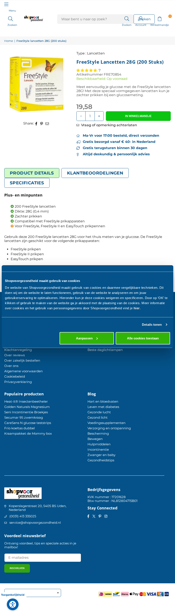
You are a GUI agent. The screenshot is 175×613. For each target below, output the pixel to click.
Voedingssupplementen (106, 423)
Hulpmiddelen (99, 444)
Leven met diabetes (103, 407)
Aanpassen (84, 338)
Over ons (11, 366)
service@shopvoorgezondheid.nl (35, 523)
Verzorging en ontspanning (109, 428)
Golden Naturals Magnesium (27, 407)
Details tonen (152, 324)
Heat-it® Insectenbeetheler (26, 401)
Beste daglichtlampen (105, 350)
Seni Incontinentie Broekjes (26, 412)
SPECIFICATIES (27, 182)
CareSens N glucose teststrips (27, 423)
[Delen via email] (47, 123)
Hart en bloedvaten (103, 401)
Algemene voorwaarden (23, 371)
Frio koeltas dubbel (19, 428)
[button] (159, 18)
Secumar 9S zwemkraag (23, 417)
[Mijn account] (140, 18)
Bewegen (95, 439)
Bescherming (98, 433)
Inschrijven (17, 568)
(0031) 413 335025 (22, 516)
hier (137, 308)
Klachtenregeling (18, 350)
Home (8, 41)
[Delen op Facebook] (36, 123)
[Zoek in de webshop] (126, 18)
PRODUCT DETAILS (32, 173)
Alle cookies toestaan (143, 338)
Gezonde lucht (99, 412)
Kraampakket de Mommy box (28, 433)
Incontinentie (98, 449)
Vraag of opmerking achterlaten (108, 125)
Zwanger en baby (101, 455)
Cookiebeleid (14, 376)
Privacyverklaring (18, 382)
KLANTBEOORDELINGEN (95, 173)
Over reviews (14, 355)
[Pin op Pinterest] (41, 123)
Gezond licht (98, 417)
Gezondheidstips (101, 460)
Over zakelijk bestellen (22, 360)
